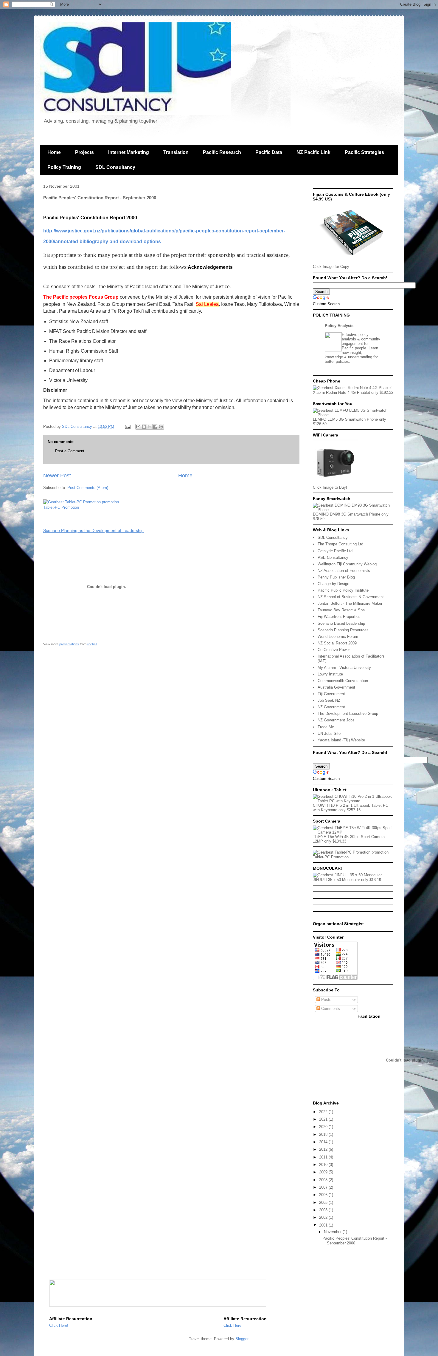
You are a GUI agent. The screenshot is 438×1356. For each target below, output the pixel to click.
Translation (176, 152)
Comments (330, 1008)
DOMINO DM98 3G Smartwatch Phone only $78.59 (351, 516)
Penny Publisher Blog (336, 577)
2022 (324, 1112)
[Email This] (138, 427)
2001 (324, 1225)
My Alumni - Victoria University (344, 667)
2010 (324, 1164)
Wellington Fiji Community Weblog (347, 564)
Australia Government (336, 687)
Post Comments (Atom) (87, 487)
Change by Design (333, 583)
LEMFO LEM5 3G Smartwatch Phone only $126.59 (349, 421)
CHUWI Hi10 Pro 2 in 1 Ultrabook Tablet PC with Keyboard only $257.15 (350, 807)
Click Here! (58, 1325)
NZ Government (331, 707)
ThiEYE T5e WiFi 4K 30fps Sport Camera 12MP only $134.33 (349, 838)
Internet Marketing (128, 152)
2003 (324, 1210)
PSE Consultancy (333, 557)
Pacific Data (268, 152)
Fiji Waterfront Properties (339, 616)
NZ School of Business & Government (351, 597)
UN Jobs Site (329, 733)
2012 (324, 1149)
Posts (325, 999)
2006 (324, 1195)
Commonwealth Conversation (343, 680)
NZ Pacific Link (313, 152)
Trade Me (326, 727)
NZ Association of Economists (344, 570)
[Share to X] (150, 427)
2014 (324, 1142)
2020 (324, 1126)
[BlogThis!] (144, 427)
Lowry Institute (330, 674)
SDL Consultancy (115, 167)
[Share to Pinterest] (161, 427)
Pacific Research (222, 152)
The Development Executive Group (348, 713)
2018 (324, 1134)
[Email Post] (127, 426)
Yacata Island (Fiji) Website (341, 740)
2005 (324, 1202)
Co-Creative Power (334, 649)
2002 (324, 1217)
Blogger (241, 1339)
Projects (84, 152)
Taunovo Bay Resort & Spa (341, 610)
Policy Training (64, 167)
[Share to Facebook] (155, 427)
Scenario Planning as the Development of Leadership (93, 530)
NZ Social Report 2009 (337, 643)
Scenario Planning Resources (343, 630)
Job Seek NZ (329, 700)
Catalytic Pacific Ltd (335, 551)
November (333, 1231)
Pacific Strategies (364, 152)
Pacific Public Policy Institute (343, 590)
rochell (92, 644)
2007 (324, 1187)
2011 (324, 1157)
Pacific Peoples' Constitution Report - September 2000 (354, 1240)
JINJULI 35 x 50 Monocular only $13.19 (347, 879)
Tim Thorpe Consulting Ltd (340, 544)
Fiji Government (331, 694)
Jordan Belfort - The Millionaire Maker (350, 603)
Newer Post (57, 476)
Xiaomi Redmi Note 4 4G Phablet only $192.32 (353, 392)
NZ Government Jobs (336, 720)
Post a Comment (69, 451)
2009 (324, 1172)
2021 (324, 1119)
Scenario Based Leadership (341, 623)
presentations (69, 644)
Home (54, 152)
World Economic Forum (338, 636)
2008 (324, 1180)
